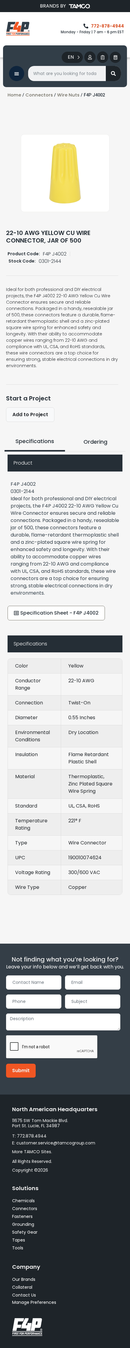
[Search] (113, 73)
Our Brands (23, 1279)
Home (14, 95)
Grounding (23, 1224)
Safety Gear (24, 1232)
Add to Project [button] (30, 414)
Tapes (18, 1240)
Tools (17, 1248)
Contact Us (24, 1295)
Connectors (39, 95)
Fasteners (22, 1216)
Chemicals (23, 1201)
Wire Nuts (68, 95)
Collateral (22, 1287)
